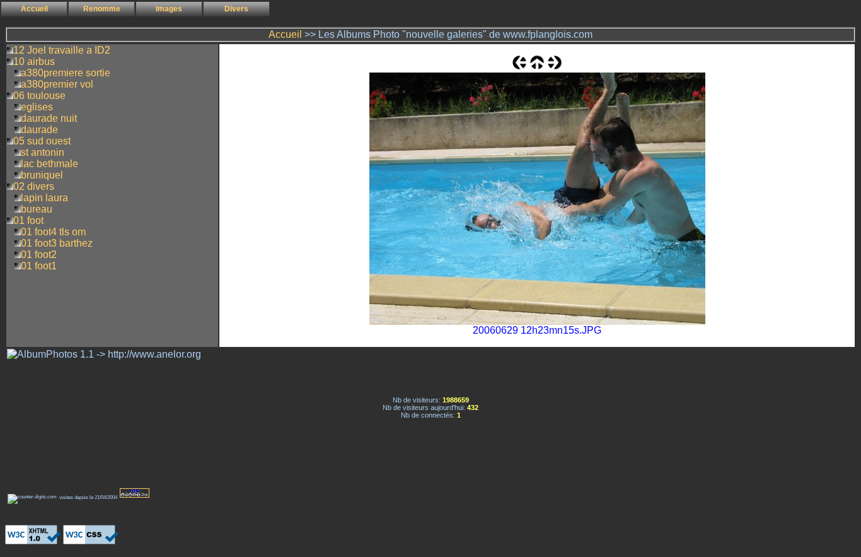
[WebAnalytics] (30, 511)
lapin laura (44, 197)
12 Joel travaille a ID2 (61, 50)
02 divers (33, 186)
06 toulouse (39, 95)
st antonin (42, 152)
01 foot (28, 220)
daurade (39, 129)
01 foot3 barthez (57, 243)
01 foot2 (39, 254)
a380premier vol (57, 84)
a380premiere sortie (65, 72)
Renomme (101, 8)
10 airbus (34, 61)
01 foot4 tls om (53, 231)
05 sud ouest (42, 141)
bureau (36, 209)
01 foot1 (39, 266)
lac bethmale (49, 163)
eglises (37, 107)
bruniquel (42, 175)
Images (169, 8)
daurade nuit (49, 118)
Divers (236, 8)
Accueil (34, 8)
